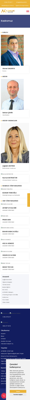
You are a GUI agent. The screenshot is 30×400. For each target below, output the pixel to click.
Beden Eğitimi (6, 287)
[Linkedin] (28, 205)
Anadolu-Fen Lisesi (6, 341)
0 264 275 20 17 (8, 2)
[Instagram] (28, 200)
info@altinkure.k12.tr (21, 2)
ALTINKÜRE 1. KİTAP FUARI (7, 351)
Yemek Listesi (6, 284)
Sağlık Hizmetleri (7, 279)
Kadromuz (5, 297)
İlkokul (2, 336)
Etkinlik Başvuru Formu (7, 5)
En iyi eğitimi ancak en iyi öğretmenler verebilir (13, 358)
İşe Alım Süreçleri (5, 378)
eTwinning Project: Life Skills (10, 295)
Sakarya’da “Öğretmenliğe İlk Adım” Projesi (12, 353)
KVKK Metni (4, 376)
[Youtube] (28, 202)
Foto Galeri (5, 300)
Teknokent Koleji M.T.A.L (7, 343)
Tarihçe (3, 371)
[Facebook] (28, 197)
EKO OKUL (5, 289)
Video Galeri (5, 302)
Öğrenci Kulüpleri (7, 282)
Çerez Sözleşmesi (5, 383)
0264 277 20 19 (7, 326)
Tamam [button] (18, 391)
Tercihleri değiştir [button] (18, 394)
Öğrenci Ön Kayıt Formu (22, 5)
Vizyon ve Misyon (5, 373)
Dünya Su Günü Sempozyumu (9, 356)
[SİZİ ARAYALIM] (28, 194)
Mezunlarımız (4, 381)
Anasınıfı (3, 333)
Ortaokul (3, 338)
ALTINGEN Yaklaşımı (7, 292)
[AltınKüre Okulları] (8, 11)
